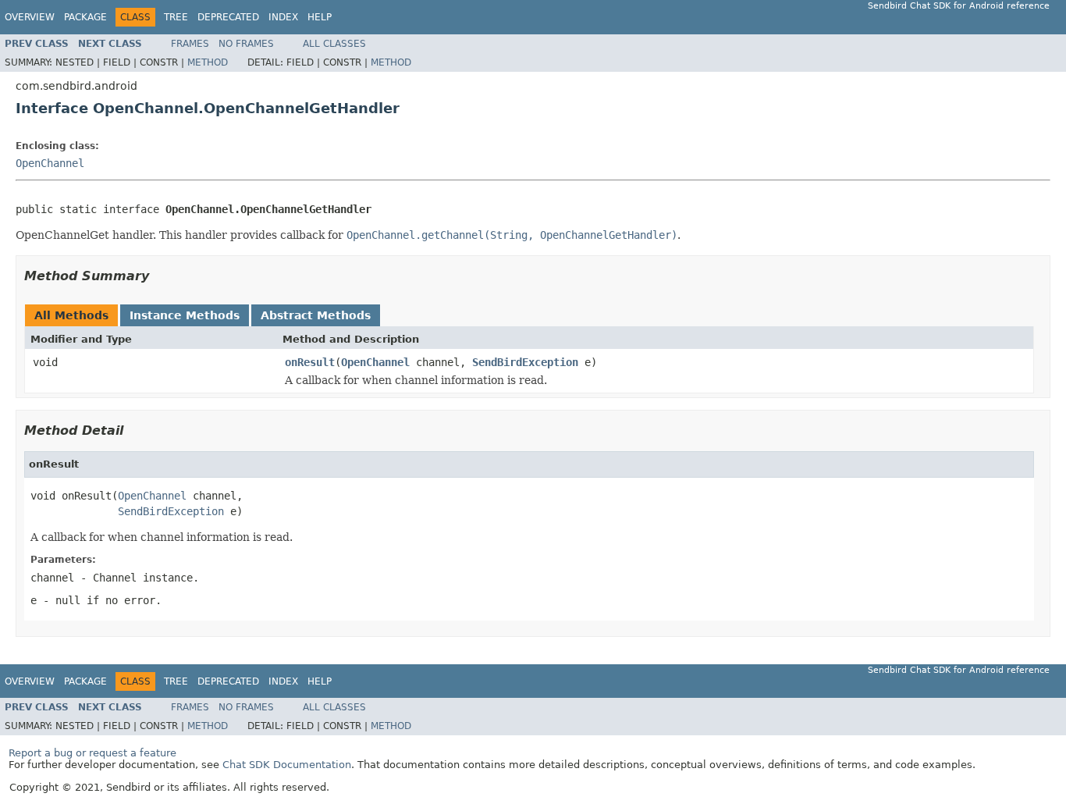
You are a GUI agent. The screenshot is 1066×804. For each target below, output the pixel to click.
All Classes (334, 43)
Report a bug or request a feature (92, 753)
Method (207, 62)
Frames (190, 43)
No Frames (246, 43)
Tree (176, 17)
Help (319, 17)
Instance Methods (185, 315)
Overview (30, 17)
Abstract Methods (316, 315)
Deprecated (228, 17)
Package (85, 17)
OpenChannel (50, 163)
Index (283, 17)
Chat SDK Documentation (286, 764)
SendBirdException (525, 362)
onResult (310, 362)
